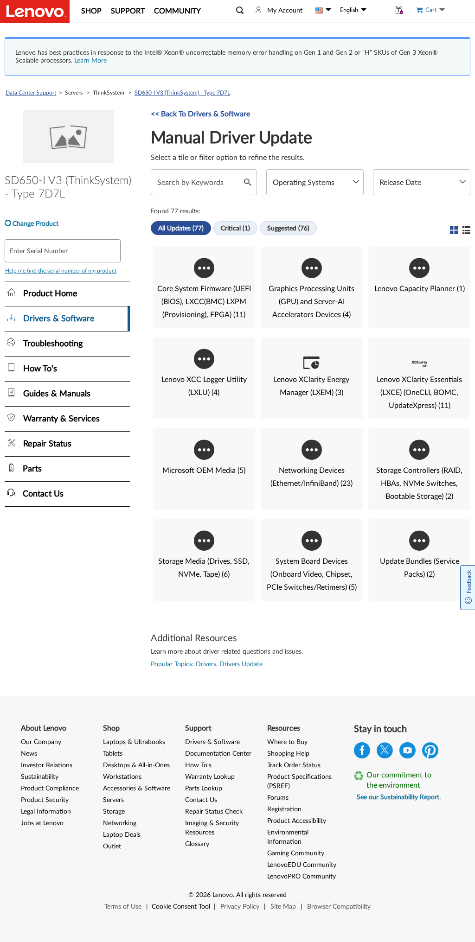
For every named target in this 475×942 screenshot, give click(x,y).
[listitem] (204, 287)
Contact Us (201, 800)
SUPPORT (128, 11)
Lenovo (222, 895)
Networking (119, 823)
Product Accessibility (296, 821)
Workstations (122, 777)
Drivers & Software (212, 742)
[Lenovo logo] (35, 11)
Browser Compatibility (339, 907)
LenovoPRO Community (301, 876)
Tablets (112, 754)
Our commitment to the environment (398, 780)
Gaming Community (295, 853)
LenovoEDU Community (301, 865)
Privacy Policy (239, 907)
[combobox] (315, 182)
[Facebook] (362, 753)
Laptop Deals (122, 835)
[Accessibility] (378, 10)
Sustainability (39, 777)
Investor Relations (46, 765)
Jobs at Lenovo (42, 823)
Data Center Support (31, 92)
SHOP (91, 11)
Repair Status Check (214, 811)
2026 (203, 895)
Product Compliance (50, 788)
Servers (113, 800)
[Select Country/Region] (323, 10)
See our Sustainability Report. (399, 797)
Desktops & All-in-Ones (136, 765)
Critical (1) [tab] (235, 228)
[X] (385, 753)
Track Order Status (294, 765)
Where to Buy (287, 742)
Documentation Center (218, 754)
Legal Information (46, 811)
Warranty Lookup (210, 777)
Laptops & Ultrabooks (134, 742)
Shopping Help (288, 754)
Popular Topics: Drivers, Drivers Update (207, 664)
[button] (240, 10)
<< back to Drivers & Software (200, 114)
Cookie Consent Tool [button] (181, 907)
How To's (198, 765)
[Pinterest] (430, 753)
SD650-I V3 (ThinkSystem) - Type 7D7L (182, 92)
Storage (114, 811)
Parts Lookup (203, 788)
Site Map (283, 907)
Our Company (41, 742)
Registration (284, 809)
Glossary (197, 844)
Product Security (45, 800)
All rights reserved (261, 895)
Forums (278, 798)
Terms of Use (122, 907)
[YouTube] (407, 753)
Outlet (112, 846)
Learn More (90, 60)
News (29, 754)
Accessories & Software (136, 788)
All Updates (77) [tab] (181, 228)
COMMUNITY (177, 11)
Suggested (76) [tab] (288, 228)
